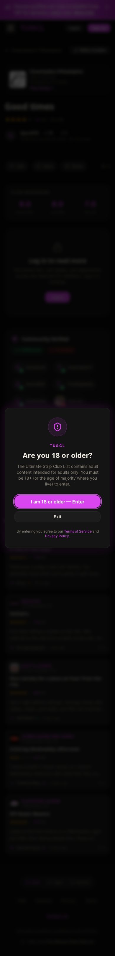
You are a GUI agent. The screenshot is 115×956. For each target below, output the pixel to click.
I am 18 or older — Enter (57, 502)
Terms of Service (78, 531)
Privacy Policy (57, 536)
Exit (57, 516)
